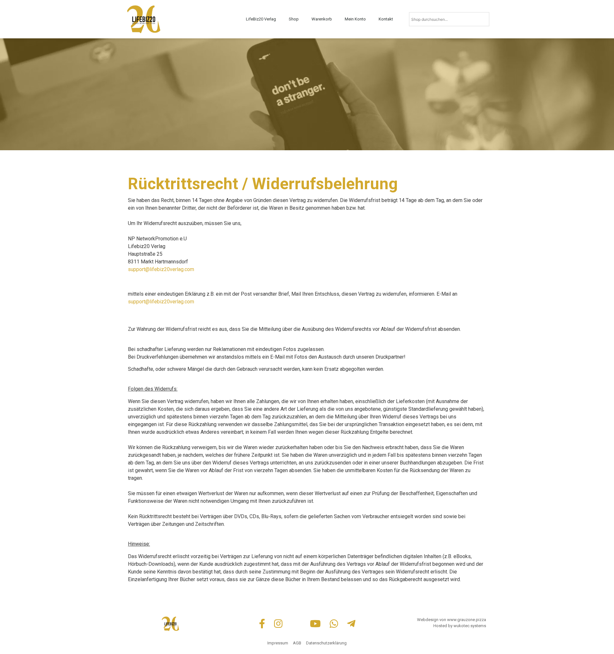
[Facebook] (263, 623)
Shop (294, 19)
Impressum (277, 643)
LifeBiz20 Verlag (261, 19)
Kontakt (386, 19)
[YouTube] (317, 623)
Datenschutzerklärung (326, 643)
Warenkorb (321, 19)
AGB (297, 643)
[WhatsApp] (335, 623)
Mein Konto (355, 19)
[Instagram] (279, 623)
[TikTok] (297, 623)
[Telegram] (351, 623)
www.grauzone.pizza (466, 619)
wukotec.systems (469, 625)
